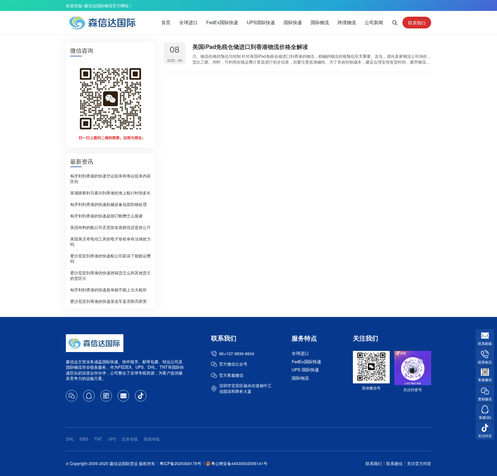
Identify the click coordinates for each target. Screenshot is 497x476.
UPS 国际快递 (305, 369)
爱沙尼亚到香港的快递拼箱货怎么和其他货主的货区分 (110, 275)
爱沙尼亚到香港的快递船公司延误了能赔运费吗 (110, 258)
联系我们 (416, 23)
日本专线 (130, 439)
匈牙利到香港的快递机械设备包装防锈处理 (108, 204)
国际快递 (293, 22)
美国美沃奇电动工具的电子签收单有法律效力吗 (110, 241)
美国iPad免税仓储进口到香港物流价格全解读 (250, 46)
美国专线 (152, 439)
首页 (166, 22)
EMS (84, 439)
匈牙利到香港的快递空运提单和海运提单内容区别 (110, 178)
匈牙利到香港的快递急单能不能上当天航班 (108, 289)
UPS (112, 439)
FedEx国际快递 (222, 22)
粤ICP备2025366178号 (180, 463)
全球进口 (188, 22)
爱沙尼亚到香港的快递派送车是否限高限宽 (108, 301)
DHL (70, 439)
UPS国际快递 (261, 22)
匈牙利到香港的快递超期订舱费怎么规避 (106, 215)
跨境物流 (347, 22)
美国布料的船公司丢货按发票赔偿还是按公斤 (110, 227)
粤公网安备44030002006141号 (239, 463)
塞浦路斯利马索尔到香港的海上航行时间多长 (110, 192)
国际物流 (320, 22)
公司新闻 (374, 22)
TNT (98, 439)
